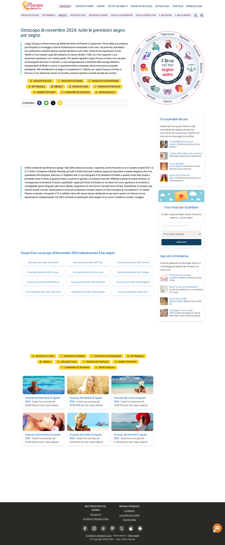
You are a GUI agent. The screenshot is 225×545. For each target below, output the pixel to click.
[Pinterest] (112, 528)
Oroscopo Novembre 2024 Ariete (43, 262)
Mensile (62, 15)
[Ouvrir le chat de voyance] (217, 528)
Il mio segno (165, 15)
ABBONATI (181, 242)
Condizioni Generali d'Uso (96, 519)
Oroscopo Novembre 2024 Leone (88, 272)
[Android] (140, 528)
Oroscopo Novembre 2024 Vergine (133, 272)
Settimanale (48, 15)
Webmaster (133, 535)
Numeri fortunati (46, 92)
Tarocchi (177, 6)
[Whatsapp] (46, 103)
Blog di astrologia (146, 15)
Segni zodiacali (107, 92)
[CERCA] (202, 15)
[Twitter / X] (53, 103)
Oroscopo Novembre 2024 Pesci (133, 292)
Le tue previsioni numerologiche (184, 166)
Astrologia (162, 6)
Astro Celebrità (118, 6)
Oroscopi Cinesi (84, 6)
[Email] (60, 103)
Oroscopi (65, 6)
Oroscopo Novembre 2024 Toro (88, 262)
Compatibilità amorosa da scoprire (184, 144)
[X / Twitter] (122, 528)
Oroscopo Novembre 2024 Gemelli (133, 262)
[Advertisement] (88, 139)
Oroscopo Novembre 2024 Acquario (88, 292)
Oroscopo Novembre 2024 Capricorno (43, 292)
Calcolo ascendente (122, 15)
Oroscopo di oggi (30, 15)
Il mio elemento (183, 15)
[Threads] (103, 528)
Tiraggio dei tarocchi (109, 86)
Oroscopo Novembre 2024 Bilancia (43, 282)
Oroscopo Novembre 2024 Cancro (43, 272)
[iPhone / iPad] (131, 528)
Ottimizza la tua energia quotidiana (185, 277)
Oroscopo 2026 (78, 15)
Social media (129, 520)
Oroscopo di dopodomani (105, 81)
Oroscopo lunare (98, 15)
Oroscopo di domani (71, 81)
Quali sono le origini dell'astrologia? (185, 301)
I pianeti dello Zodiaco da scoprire (185, 155)
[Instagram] (94, 528)
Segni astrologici (141, 6)
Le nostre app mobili (129, 515)
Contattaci (129, 511)
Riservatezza (119, 535)
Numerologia (194, 6)
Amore (101, 6)
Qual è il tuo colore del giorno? (185, 178)
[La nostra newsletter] (196, 15)
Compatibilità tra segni (77, 92)
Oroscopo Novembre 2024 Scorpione (88, 282)
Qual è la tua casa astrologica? (186, 289)
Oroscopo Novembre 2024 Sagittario (133, 282)
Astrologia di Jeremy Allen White (185, 313)
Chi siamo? (95, 514)
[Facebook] (39, 103)
